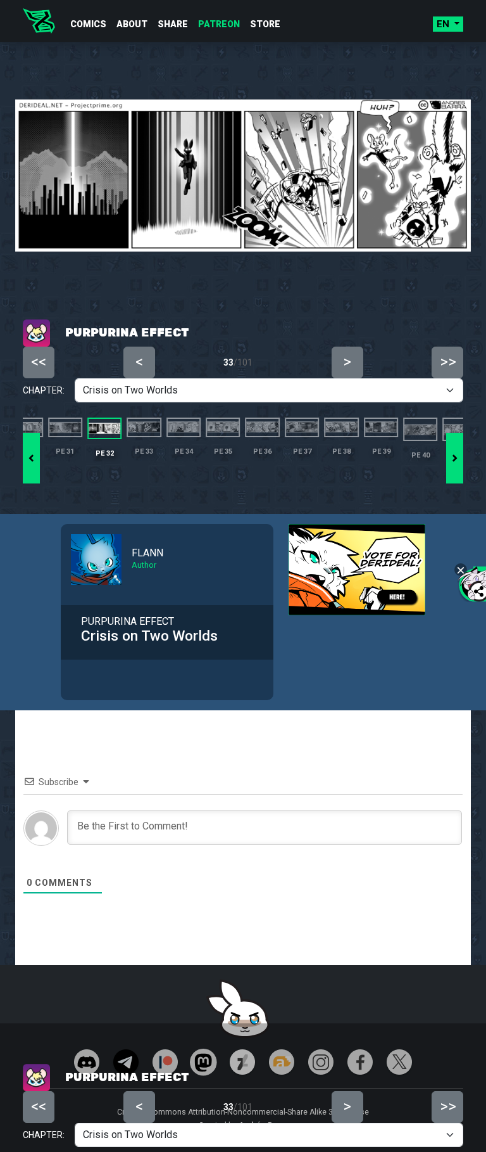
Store (265, 24)
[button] (454, 458)
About (131, 24)
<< (38, 1106)
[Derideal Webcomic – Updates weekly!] (39, 21)
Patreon (219, 24)
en (444, 24)
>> (448, 1106)
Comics (88, 24)
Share (173, 24)
